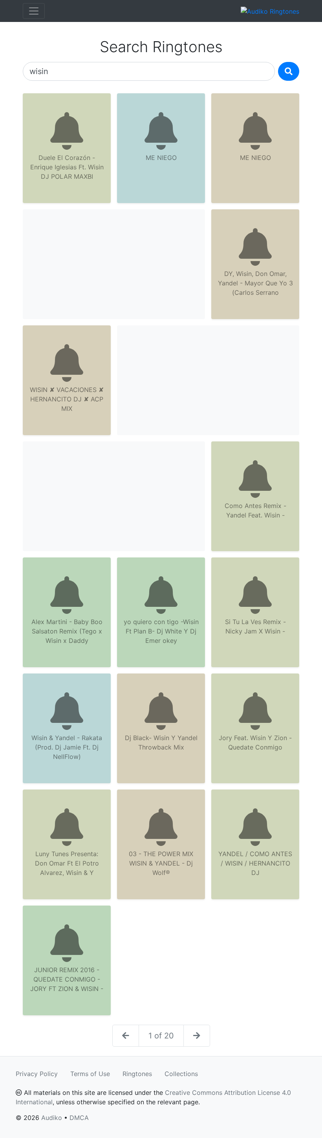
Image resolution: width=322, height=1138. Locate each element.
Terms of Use (90, 1074)
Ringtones (137, 1074)
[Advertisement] (114, 264)
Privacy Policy (37, 1074)
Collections (181, 1074)
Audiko (51, 1118)
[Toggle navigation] (34, 11)
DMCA (79, 1118)
